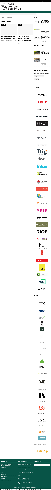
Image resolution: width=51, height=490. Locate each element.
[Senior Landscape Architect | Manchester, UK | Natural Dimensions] (37, 29)
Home (2, 11)
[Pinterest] (50, 1)
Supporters (43, 11)
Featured (13, 11)
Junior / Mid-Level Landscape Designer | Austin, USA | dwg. (45, 21)
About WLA (3, 469)
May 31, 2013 (5, 40)
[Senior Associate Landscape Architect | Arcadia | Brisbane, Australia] (37, 38)
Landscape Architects (22, 11)
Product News (37, 48)
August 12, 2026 (44, 32)
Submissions (3, 472)
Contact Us (3, 474)
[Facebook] (47, 1)
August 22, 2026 (44, 24)
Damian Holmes (12, 40)
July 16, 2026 (44, 41)
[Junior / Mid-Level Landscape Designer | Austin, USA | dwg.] (37, 22)
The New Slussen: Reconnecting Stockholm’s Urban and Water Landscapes (45, 61)
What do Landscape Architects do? (24, 467)
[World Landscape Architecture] (11, 10)
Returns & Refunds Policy (6, 480)
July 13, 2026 (44, 64)
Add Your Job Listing (39, 45)
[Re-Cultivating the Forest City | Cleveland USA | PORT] (9, 29)
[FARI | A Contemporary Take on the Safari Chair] (37, 53)
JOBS (30, 11)
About (6, 11)
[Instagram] (42, 1)
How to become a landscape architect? (25, 472)
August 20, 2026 (44, 54)
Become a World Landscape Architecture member (6, 465)
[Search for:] (43, 14)
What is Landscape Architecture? (24, 464)
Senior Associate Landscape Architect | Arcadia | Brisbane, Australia (45, 38)
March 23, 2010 (22, 42)
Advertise (3, 471)
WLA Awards (36, 11)
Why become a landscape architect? (25, 469)
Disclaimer (3, 478)
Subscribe (37, 79)
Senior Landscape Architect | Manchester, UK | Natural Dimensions (45, 29)
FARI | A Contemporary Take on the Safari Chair (45, 52)
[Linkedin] (44, 1)
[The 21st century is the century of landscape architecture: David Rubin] (25, 29)
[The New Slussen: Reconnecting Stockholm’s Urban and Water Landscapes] (37, 60)
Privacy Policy (4, 476)
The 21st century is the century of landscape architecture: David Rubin (24, 38)
